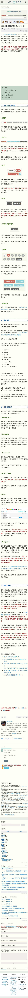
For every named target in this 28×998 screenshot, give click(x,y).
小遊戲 (3, 851)
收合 (21, 831)
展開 (8, 831)
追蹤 (23, 708)
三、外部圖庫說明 (7, 95)
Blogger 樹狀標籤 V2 (7, 899)
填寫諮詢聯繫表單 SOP (11, 926)
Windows (4, 838)
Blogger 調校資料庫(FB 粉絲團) (13, 983)
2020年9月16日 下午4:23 (11, 750)
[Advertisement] (14, 70)
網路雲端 (4, 839)
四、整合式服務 (7, 97)
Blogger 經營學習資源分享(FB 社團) (13, 979)
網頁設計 (4, 840)
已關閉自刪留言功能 (9, 814)
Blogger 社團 (16, 927)
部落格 (3, 842)
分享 (16, 708)
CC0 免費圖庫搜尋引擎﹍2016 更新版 (15, 668)
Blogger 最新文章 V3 (7, 904)
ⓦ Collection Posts (24, 893)
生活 (2, 844)
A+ (23, 30)
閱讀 (2, 858)
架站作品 (5, 981)
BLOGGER (23, 989)
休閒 (2, 848)
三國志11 (4, 850)
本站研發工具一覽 (5, 985)
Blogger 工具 (8, 738)
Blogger (3, 835)
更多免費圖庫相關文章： (8, 654)
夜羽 (5, 750)
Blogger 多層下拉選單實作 (8, 910)
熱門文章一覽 (5, 982)
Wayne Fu (5, 29)
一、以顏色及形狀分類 (9, 90)
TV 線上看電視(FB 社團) (13, 993)
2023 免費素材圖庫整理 (11, 657)
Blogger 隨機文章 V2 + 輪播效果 (9, 906)
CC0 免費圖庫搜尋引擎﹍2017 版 (12, 26)
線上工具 (16, 29)
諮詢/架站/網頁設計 (18, 738)
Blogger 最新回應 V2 (7, 901)
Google (3, 836)
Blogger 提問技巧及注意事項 (13, 793)
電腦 (2, 833)
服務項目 (5, 977)
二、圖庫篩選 (6, 92)
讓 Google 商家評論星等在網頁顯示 (10, 889)
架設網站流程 (5, 979)
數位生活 (4, 845)
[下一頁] (20, 892)
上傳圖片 (7, 768)
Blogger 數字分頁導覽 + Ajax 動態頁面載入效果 (13, 908)
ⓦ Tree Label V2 (24, 862)
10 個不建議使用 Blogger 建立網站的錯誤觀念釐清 (13, 881)
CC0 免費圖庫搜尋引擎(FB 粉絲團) (13, 990)
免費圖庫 (12, 29)
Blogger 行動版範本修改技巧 (8, 800)
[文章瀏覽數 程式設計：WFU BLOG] (20, 30)
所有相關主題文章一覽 (13, 675)
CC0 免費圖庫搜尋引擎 (9, 34)
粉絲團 (1, 738)
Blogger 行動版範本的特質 (19, 798)
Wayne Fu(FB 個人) (13, 986)
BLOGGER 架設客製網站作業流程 (10, 916)
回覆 (6, 760)
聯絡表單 (14, 733)
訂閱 (4, 710)
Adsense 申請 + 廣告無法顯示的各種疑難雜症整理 (13, 887)
